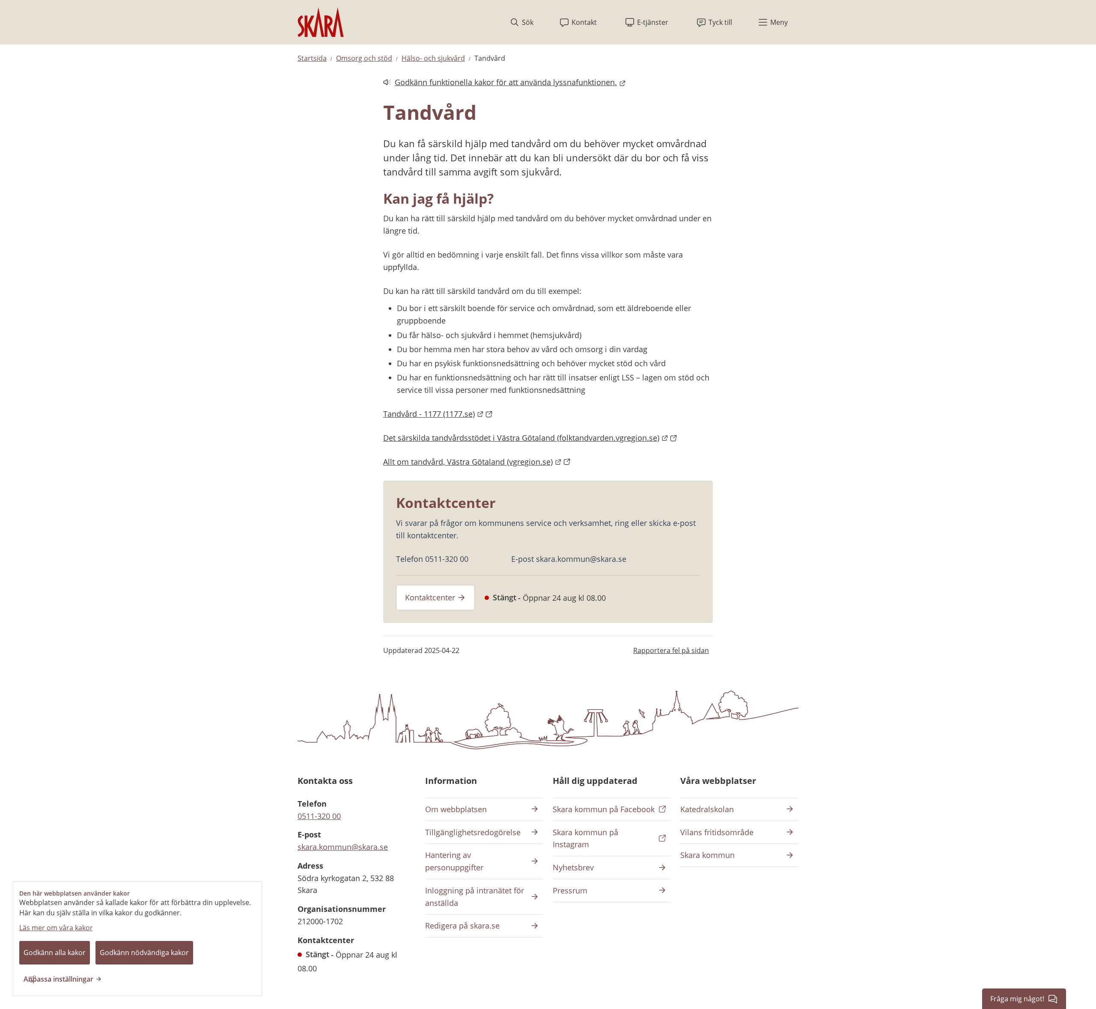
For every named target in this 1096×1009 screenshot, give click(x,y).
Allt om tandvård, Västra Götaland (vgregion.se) (477, 462)
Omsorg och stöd (364, 58)
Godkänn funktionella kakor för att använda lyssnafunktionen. (500, 83)
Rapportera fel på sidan (671, 650)
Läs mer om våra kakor (56, 927)
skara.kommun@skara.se (343, 847)
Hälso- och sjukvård (433, 58)
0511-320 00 (319, 816)
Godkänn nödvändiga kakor (144, 952)
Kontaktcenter (430, 597)
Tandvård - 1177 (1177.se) (438, 414)
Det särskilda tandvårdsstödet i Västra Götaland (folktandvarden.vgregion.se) (530, 438)
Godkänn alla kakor (55, 952)
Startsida (312, 58)
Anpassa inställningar (58, 979)
